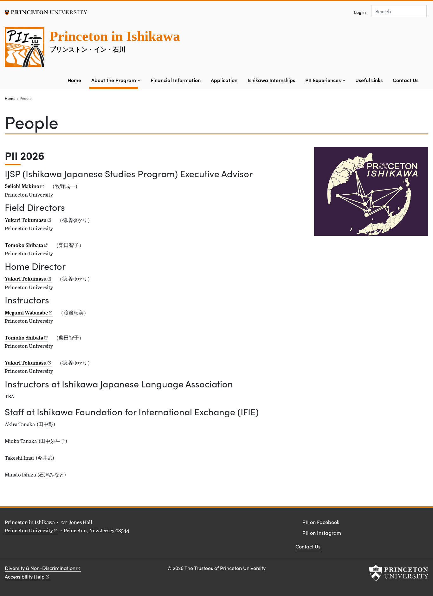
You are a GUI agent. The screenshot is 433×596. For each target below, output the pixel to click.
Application (224, 79)
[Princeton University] (46, 11)
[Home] (27, 49)
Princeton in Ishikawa (114, 36)
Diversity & (40, 568)
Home (74, 79)
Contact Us (405, 79)
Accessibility (25, 576)
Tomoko (24, 245)
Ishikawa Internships (271, 79)
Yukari (26, 220)
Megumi (26, 312)
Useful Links (369, 79)
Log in (360, 12)
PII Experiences (323, 79)
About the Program (114, 79)
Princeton (29, 530)
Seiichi (22, 186)
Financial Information (176, 79)
